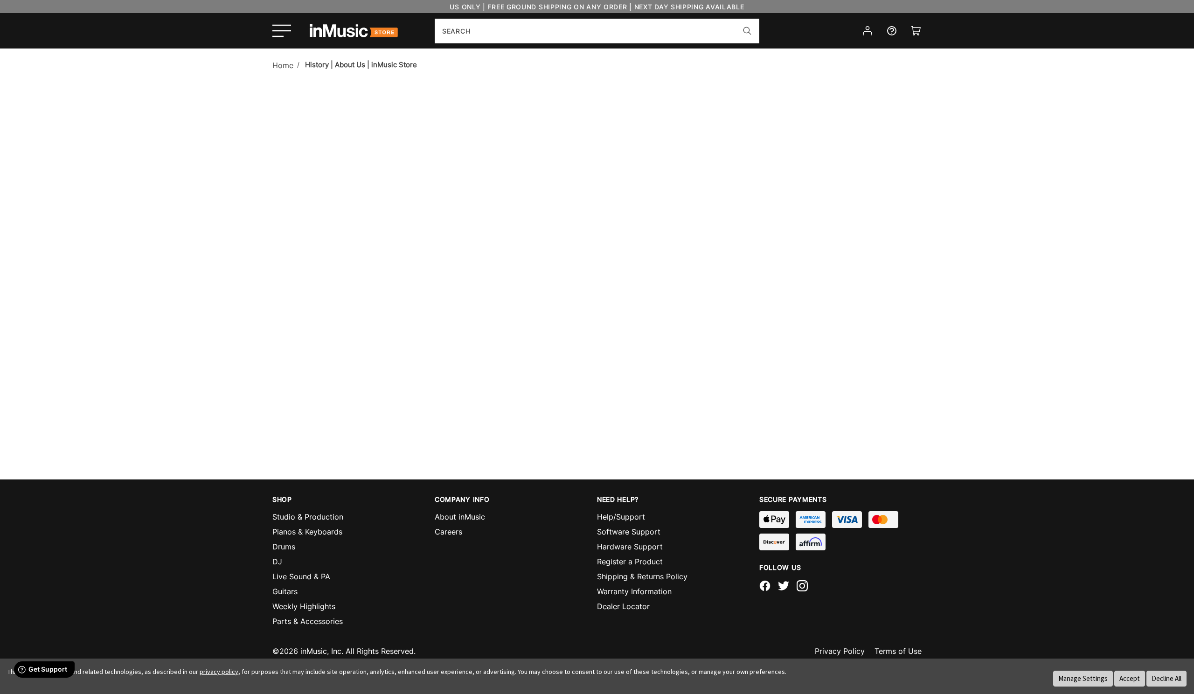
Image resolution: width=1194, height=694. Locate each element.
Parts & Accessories (307, 621)
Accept (1129, 678)
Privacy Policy (840, 651)
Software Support (628, 531)
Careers (448, 531)
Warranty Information (634, 591)
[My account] (867, 30)
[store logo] (354, 31)
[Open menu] (281, 30)
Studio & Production (307, 516)
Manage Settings (1083, 678)
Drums (283, 546)
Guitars (285, 591)
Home (282, 65)
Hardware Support (630, 546)
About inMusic (460, 516)
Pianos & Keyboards (307, 531)
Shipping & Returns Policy (642, 576)
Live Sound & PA (301, 576)
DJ (277, 561)
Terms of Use (898, 651)
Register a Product (630, 561)
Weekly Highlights (303, 606)
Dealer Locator (623, 606)
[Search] (747, 30)
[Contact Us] (891, 30)
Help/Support (621, 516)
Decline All (1166, 678)
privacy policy (219, 671)
